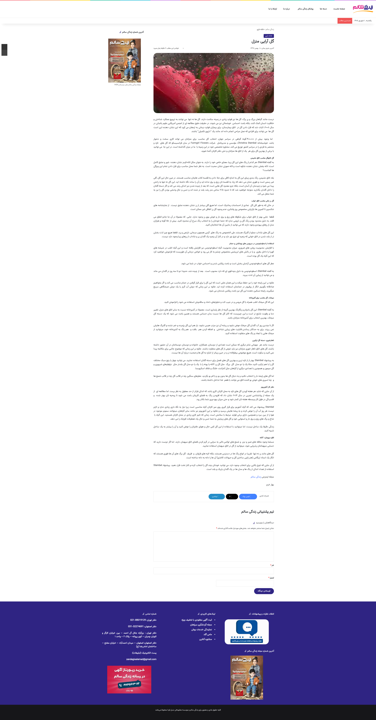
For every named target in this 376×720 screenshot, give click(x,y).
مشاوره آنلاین (205, 639)
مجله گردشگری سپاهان (201, 625)
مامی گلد (208, 634)
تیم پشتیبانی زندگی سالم (257, 511)
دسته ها (324, 9)
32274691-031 (136, 626)
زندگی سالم (270, 29)
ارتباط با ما (272, 9)
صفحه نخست (339, 9)
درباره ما (287, 9)
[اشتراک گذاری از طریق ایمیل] (4, 47)
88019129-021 (138, 620)
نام (272, 565)
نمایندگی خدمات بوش (201, 630)
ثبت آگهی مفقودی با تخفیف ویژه (197, 620)
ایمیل (271, 577)
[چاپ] (4, 53)
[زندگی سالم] (363, 9)
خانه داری (268, 35)
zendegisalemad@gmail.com (141, 659)
